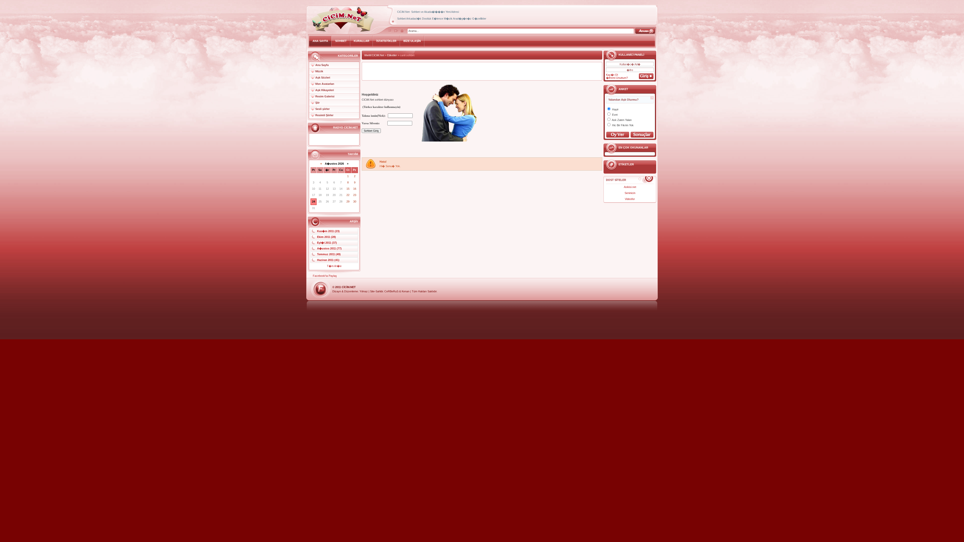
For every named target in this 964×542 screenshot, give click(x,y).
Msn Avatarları (324, 83)
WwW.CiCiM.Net (374, 55)
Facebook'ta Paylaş (325, 275)
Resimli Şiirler (324, 115)
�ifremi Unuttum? (617, 77)
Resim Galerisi (324, 96)
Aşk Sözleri (322, 77)
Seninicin (630, 192)
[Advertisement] (482, 71)
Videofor (630, 198)
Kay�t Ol (612, 74)
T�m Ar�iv (334, 265)
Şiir (317, 102)
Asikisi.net (630, 186)
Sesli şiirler (322, 108)
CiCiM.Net (349, 287)
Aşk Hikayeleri (324, 90)
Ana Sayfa (322, 64)
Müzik (319, 71)
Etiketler (392, 55)
